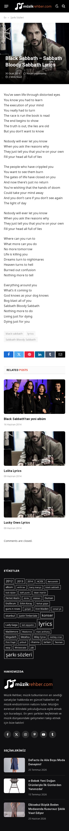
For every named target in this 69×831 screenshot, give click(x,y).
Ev (5, 17)
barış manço (35, 587)
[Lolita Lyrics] (34, 448)
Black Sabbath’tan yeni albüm (25, 419)
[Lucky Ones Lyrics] (34, 500)
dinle (26, 598)
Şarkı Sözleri (17, 17)
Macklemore (12, 631)
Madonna (27, 631)
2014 (30, 581)
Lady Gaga (11, 625)
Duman (49, 598)
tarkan (47, 642)
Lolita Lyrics (12, 471)
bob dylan (11, 592)
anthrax (21, 587)
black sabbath (14, 333)
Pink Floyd (11, 642)
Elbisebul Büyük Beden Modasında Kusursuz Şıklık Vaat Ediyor (46, 809)
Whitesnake (20, 647)
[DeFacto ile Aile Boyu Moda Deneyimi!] (14, 765)
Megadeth (11, 637)
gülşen (28, 609)
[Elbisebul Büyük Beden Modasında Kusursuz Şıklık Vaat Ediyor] (14, 809)
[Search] (63, 6)
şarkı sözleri (19, 654)
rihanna (35, 642)
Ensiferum (11, 603)
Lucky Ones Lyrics (17, 522)
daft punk (25, 592)
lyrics (30, 333)
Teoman (59, 642)
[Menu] (6, 6)
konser (47, 615)
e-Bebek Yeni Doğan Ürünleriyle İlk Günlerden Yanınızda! (44, 785)
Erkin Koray (26, 603)
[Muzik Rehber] (33, 6)
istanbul (10, 615)
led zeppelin (28, 625)
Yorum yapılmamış (36, 73)
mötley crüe (56, 637)
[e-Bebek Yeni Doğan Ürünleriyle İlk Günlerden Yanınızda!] (14, 785)
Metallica (25, 637)
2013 (20, 581)
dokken (36, 598)
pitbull (23, 642)
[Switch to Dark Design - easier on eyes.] (56, 6)
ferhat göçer (42, 603)
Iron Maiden (41, 608)
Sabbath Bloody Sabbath (21, 339)
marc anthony (43, 631)
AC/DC (40, 581)
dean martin (40, 592)
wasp (8, 647)
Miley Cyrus (40, 637)
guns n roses (13, 608)
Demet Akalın (13, 598)
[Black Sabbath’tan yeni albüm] (34, 396)
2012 (9, 581)
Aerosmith (53, 581)
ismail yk (57, 608)
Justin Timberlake (28, 615)
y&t (32, 647)
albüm (9, 587)
